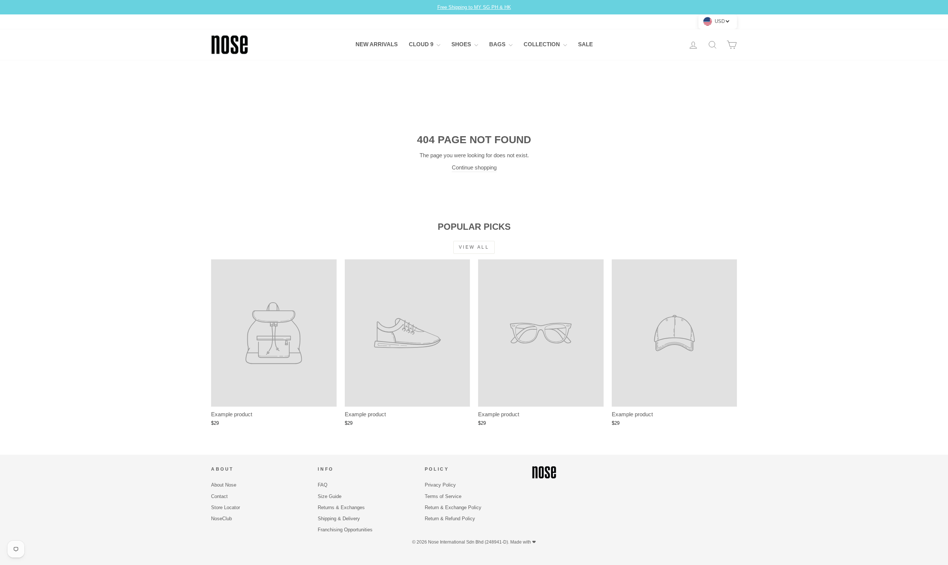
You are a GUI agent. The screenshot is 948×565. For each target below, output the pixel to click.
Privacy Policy (440, 485)
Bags (498, 44)
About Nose (223, 485)
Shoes (462, 44)
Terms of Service (443, 496)
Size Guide (329, 496)
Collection (542, 44)
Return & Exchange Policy (453, 507)
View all (474, 247)
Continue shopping (474, 167)
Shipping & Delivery (339, 518)
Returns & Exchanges (341, 507)
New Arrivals (377, 44)
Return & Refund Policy (450, 518)
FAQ (322, 485)
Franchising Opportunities (345, 529)
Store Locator (225, 507)
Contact (219, 496)
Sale (585, 44)
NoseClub (221, 518)
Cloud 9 (422, 44)
